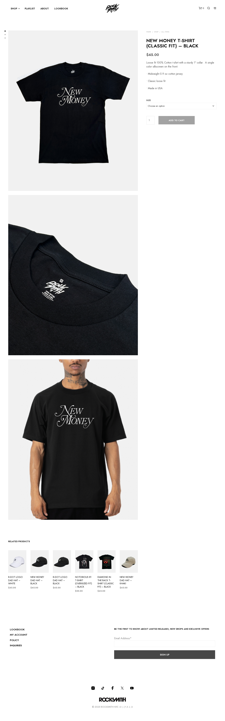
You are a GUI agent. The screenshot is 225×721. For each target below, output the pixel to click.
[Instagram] (93, 688)
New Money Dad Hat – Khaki (126, 580)
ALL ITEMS (165, 32)
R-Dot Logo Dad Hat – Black (60, 580)
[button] (201, 8)
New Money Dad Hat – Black (37, 580)
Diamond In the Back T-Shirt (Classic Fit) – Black (106, 581)
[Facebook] (112, 688)
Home (148, 32)
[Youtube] (132, 688)
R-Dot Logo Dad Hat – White (15, 580)
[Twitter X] (122, 688)
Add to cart (176, 120)
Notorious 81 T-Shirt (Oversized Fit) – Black (83, 581)
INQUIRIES (16, 645)
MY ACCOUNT (18, 635)
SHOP (14, 8)
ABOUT (45, 8)
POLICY (14, 640)
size (148, 100)
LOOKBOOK (61, 8)
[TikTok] (103, 688)
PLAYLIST (30, 8)
